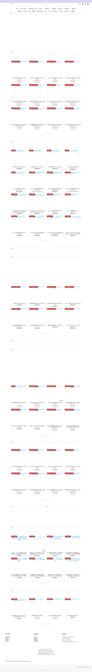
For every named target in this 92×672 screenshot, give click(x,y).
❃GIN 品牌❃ (23, 8)
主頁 (17, 8)
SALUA (50, 11)
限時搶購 (34, 11)
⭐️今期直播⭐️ (46, 8)
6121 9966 (69, 640)
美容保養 (55, 11)
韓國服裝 (54, 8)
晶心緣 (35, 8)
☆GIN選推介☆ (66, 8)
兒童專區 (73, 11)
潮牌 (29, 11)
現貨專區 (67, 11)
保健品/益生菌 (40, 11)
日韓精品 (19, 11)
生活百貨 (61, 11)
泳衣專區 (60, 8)
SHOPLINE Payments (48, 670)
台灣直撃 (25, 11)
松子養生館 (30, 8)
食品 (45, 11)
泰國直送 (74, 8)
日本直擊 (40, 8)
